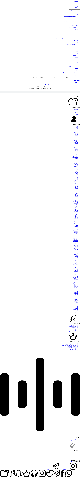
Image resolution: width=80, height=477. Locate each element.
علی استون (76, 80)
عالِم (77, 229)
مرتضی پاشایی (76, 284)
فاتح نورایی (76, 246)
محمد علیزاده (76, 279)
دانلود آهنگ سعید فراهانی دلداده (73, 327)
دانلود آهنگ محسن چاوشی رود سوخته (72, 347)
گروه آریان (76, 258)
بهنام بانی (76, 167)
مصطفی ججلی (76, 289)
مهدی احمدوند (76, 292)
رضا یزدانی (76, 198)
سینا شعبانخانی (76, 221)
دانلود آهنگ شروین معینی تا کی (73, 331)
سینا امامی (76, 217)
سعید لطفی (76, 210)
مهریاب (77, 298)
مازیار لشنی (76, 261)
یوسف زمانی (76, 313)
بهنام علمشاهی (76, 169)
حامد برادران (76, 179)
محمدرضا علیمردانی (75, 282)
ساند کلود (72, 461)
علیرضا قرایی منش (75, 241)
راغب (77, 191)
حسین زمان (76, 184)
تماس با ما (76, 7)
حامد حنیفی (76, 180)
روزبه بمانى (76, 200)
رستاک (77, 193)
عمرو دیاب (76, 244)
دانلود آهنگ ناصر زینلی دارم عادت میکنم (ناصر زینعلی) (70, 345)
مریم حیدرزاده (76, 285)
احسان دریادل (76, 139)
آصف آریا (76, 135)
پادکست (77, 3)
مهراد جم (76, 296)
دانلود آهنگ (47, 84)
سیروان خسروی (75, 216)
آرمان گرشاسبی (75, 131)
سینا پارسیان (76, 218)
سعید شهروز (76, 208)
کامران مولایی (76, 254)
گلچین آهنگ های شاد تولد (74, 259)
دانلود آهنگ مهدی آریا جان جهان (73, 326)
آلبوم (77, 5)
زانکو (77, 202)
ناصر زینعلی (76, 304)
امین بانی (76, 158)
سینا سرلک (76, 220)
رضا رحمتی (76, 195)
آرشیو (77, 114)
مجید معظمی (76, 271)
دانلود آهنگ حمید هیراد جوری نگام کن (72, 439)
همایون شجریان (75, 309)
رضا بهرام (76, 194)
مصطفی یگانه (76, 290)
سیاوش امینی (76, 215)
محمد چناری (76, 278)
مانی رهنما (76, 263)
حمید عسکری (76, 187)
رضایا (77, 199)
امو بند (77, 148)
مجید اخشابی (76, 266)
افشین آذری (76, 146)
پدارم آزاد (76, 172)
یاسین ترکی (76, 312)
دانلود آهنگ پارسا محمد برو (74, 329)
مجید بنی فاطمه (75, 268)
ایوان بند (77, 161)
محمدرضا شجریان (75, 281)
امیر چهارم (76, 152)
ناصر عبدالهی (76, 305)
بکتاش (77, 165)
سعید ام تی (76, 207)
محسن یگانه (76, 275)
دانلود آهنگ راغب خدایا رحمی (73, 440)
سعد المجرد (76, 206)
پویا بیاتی (77, 175)
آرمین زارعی (76, 133)
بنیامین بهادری (76, 166)
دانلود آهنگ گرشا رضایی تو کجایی (73, 346)
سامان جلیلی (76, 205)
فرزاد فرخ (76, 247)
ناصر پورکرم (76, 303)
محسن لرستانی (75, 273)
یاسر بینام (76, 311)
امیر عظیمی (76, 155)
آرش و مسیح (76, 130)
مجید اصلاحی (76, 267)
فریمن (77, 252)
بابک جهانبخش (76, 163)
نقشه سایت (76, 6)
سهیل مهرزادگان (75, 222)
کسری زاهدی (76, 256)
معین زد (77, 291)
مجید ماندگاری (76, 270)
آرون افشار (76, 134)
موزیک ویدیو (76, 4)
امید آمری (76, 149)
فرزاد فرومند (76, 249)
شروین (77, 225)
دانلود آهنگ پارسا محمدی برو (73, 325)
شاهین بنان (76, 224)
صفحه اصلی (76, 1)
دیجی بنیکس (76, 190)
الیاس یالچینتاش (75, 147)
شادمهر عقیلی (76, 223)
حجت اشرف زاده (75, 182)
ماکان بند (76, 262)
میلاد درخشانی (76, 301)
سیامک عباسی (76, 214)
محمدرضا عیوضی (75, 283)
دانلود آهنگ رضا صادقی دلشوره (73, 349)
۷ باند (77, 126)
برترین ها (76, 112)
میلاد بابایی (76, 300)
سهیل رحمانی (76, 213)
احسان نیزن (76, 141)
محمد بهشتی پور (75, 277)
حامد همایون (76, 181)
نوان (77, 306)
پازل (77, 170)
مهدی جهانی (76, 293)
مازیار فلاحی (76, 260)
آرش (77, 128)
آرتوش (77, 127)
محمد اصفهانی (76, 276)
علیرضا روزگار (76, 239)
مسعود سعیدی (76, 286)
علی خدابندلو (76, 232)
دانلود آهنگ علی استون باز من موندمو (71, 82)
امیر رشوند (76, 153)
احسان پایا (76, 137)
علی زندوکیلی (76, 233)
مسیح (77, 288)
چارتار (77, 178)
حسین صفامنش (75, 185)
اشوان (77, 145)
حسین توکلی (76, 183)
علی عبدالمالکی (75, 234)
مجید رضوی (76, 269)
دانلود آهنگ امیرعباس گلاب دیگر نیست (72, 344)
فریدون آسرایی (76, 251)
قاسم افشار (76, 253)
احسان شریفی (76, 140)
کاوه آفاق (76, 255)
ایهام (77, 160)
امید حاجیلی (76, 151)
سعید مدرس (76, 211)
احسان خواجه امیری (75, 138)
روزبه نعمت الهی (75, 201)
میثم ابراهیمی (76, 299)
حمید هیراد (76, 188)
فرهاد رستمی (76, 250)
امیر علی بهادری (75, 156)
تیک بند (77, 177)
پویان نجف (76, 176)
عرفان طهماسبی (75, 231)
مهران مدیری (76, 297)
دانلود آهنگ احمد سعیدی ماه (74, 350)
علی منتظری (76, 236)
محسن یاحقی (76, 274)
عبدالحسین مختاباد (75, 230)
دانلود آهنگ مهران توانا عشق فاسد (73, 328)
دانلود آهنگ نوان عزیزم (74, 351)
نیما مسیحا (76, 308)
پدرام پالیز (76, 173)
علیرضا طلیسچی (75, 240)
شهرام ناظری (76, 228)
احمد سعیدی (76, 142)
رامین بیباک (76, 192)
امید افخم (76, 150)
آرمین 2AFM (76, 132)
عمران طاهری (76, 243)
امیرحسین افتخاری (75, 157)
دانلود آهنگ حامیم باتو (75, 343)
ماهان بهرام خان (75, 264)
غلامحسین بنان (76, 245)
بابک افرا (77, 162)
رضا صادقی (76, 196)
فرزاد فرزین (76, 248)
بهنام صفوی (76, 168)
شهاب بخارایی (76, 226)
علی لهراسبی (76, 235)
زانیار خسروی (76, 203)
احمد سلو (76, 143)
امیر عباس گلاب (75, 154)
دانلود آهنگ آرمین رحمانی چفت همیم (72, 330)
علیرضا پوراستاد (75, 238)
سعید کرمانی (76, 209)
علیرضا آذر (76, 237)
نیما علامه (76, 307)
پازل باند (77, 171)
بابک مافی (76, 164)
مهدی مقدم (76, 294)
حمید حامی (76, 186)
